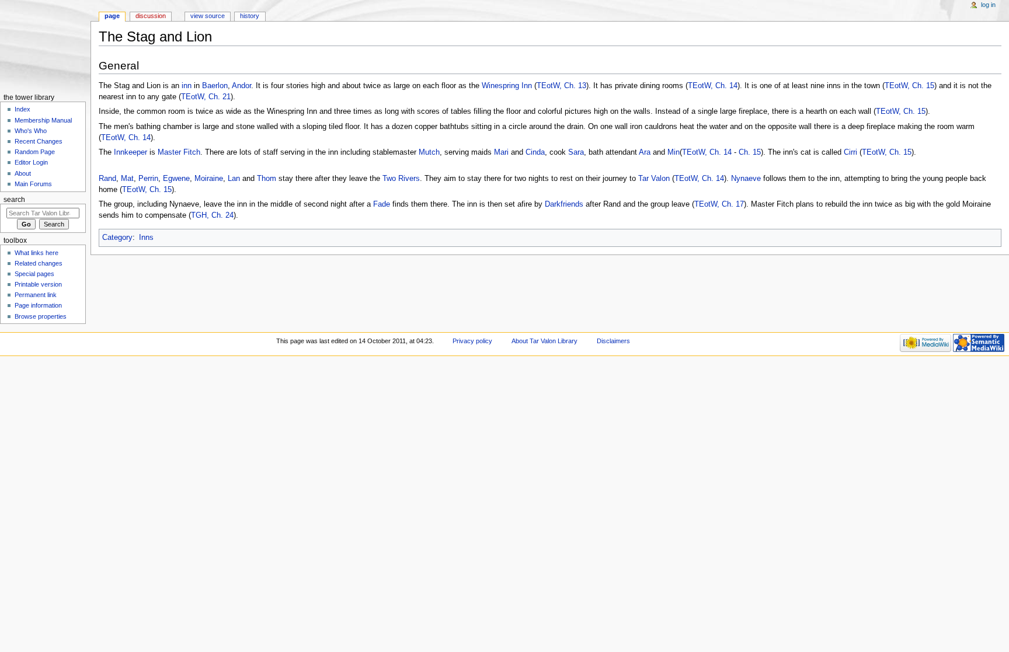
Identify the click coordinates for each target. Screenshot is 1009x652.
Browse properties (41, 316)
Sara (576, 152)
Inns (146, 237)
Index (22, 109)
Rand (107, 179)
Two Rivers (401, 179)
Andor (241, 86)
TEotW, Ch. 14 (712, 86)
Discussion (150, 15)
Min (673, 152)
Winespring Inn (507, 86)
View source (207, 15)
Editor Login (31, 162)
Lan (234, 179)
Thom (266, 179)
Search (14, 199)
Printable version (38, 284)
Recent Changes (38, 141)
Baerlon (215, 86)
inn (187, 86)
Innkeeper (130, 152)
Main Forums (33, 183)
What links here (36, 252)
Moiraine (208, 179)
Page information (38, 305)
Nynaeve (746, 179)
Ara (644, 152)
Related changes (38, 263)
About (23, 173)
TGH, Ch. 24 (212, 215)
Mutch (429, 152)
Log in (988, 4)
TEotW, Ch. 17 (719, 204)
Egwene (176, 179)
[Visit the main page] (45, 45)
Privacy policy (472, 340)
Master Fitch (179, 152)
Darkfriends (564, 204)
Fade (381, 204)
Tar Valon (654, 179)
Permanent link (36, 294)
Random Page (35, 151)
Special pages (34, 273)
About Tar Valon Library (544, 340)
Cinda (535, 152)
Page (112, 15)
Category (117, 237)
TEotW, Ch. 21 (206, 97)
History (249, 15)
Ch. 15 (750, 152)
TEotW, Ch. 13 (561, 86)
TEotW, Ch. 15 (909, 86)
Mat (127, 179)
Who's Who (31, 130)
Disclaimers (613, 340)
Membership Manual (43, 120)
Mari (501, 152)
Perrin (148, 179)
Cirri (850, 152)
